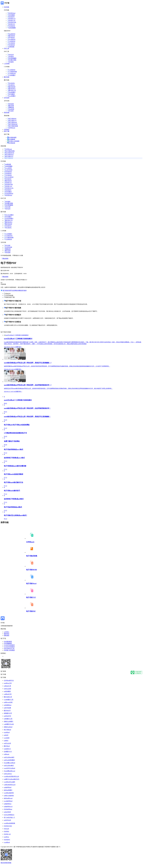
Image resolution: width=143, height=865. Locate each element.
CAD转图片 (12, 75)
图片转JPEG (12, 88)
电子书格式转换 (13, 126)
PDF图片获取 (12, 60)
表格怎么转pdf (8, 727)
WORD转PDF (9, 193)
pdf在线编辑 (12, 27)
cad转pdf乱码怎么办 (9, 784)
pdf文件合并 (7, 820)
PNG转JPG (12, 83)
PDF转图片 (12, 15)
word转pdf (7, 842)
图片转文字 (7, 710)
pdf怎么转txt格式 (9, 765)
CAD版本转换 (13, 71)
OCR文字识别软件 (9, 645)
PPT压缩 (11, 110)
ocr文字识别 (8, 170)
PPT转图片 (12, 94)
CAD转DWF (12, 73)
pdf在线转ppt (7, 705)
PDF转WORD (8, 826)
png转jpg (6, 837)
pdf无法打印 (7, 716)
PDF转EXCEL (9, 188)
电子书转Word (13, 122)
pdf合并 (6, 735)
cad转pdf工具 (8, 694)
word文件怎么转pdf (9, 768)
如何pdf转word (8, 798)
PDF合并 (11, 54)
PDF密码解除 (12, 58)
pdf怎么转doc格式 (9, 757)
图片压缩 (11, 105)
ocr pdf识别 (8, 168)
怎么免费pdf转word (9, 771)
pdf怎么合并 (7, 743)
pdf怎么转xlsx (8, 773)
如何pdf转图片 (8, 790)
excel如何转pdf (8, 801)
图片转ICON (12, 90)
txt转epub (6, 754)
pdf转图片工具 (8, 718)
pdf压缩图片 (7, 691)
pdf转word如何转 (9, 795)
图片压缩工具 (8, 697)
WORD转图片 (9, 218)
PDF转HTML (12, 22)
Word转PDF (12, 34)
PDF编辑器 (12, 139)
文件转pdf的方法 (9, 680)
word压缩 (6, 738)
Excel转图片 (12, 96)
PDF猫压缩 (12, 143)
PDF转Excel (12, 18)
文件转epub (12, 127)
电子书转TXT (13, 120)
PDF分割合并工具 (9, 648)
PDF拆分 (11, 56)
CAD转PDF (12, 41)
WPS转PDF (12, 26)
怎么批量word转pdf (9, 762)
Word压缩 (11, 109)
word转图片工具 (8, 699)
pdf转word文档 (8, 702)
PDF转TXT (12, 24)
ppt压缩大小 (7, 748)
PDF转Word (12, 13)
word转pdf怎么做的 (9, 782)
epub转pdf (7, 732)
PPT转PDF (12, 37)
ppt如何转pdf (7, 787)
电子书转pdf (7, 729)
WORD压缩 (8, 247)
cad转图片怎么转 (9, 724)
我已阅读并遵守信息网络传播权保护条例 (14, 290)
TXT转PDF (12, 43)
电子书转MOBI (13, 124)
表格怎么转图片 (8, 721)
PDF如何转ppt (8, 809)
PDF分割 (7, 207)
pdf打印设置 (7, 707)
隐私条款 (6, 635)
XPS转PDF (12, 45)
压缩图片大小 (8, 751)
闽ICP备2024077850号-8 (67, 846)
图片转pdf (7, 746)
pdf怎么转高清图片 (9, 760)
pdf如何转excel (8, 806)
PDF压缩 (11, 104)
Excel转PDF (12, 39)
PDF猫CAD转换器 (14, 141)
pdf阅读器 (11, 46)
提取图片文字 (8, 713)
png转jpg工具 (8, 683)
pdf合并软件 (7, 812)
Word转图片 (12, 92)
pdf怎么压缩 (7, 688)
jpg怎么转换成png (9, 814)
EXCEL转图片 (9, 215)
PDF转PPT (12, 16)
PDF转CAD (12, 20)
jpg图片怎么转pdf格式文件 (11, 779)
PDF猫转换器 (12, 137)
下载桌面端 (5, 258)
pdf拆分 (6, 740)
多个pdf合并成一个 (9, 817)
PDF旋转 (11, 62)
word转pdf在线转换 (9, 823)
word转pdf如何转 (9, 793)
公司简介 (6, 632)
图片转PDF (12, 35)
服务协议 (6, 633)
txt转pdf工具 (7, 686)
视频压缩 (11, 107)
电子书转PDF (12, 118)
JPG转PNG (12, 85)
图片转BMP (12, 87)
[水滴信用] (136, 673)
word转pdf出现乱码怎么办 (11, 776)
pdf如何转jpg (7, 803)
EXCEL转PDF (9, 177)
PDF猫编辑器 (8, 643)
